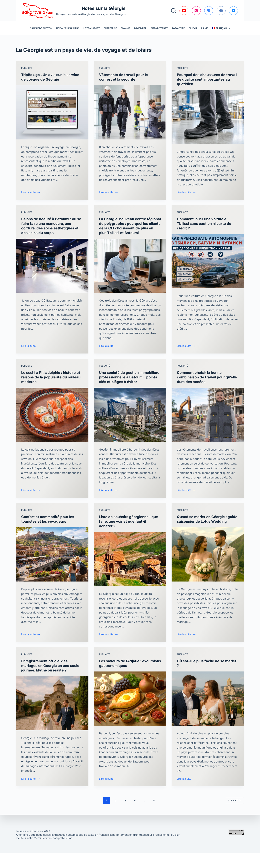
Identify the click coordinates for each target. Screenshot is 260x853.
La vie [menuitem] (204, 28)
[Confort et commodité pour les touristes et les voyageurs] (52, 554)
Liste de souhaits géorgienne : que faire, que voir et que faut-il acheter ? (128, 521)
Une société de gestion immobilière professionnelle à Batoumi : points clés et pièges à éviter (129, 377)
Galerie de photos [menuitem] (41, 28)
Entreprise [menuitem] (110, 28)
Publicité (26, 68)
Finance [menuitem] (125, 28)
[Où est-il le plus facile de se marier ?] (208, 698)
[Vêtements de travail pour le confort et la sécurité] (130, 112)
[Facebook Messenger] (233, 10)
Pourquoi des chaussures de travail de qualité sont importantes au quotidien (207, 79)
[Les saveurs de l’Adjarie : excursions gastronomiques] (130, 698)
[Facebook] (221, 10)
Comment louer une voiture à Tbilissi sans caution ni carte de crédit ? (204, 223)
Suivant (233, 800)
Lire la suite (28, 193)
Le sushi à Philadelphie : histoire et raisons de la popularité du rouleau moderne (50, 377)
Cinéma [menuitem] (193, 28)
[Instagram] (196, 10)
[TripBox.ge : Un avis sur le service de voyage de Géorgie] (52, 112)
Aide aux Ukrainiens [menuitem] (67, 28)
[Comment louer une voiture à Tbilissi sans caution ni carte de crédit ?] (208, 261)
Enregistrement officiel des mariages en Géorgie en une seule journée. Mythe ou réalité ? (50, 665)
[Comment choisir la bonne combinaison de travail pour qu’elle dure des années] (208, 415)
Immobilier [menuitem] (140, 28)
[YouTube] (184, 10)
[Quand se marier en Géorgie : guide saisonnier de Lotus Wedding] (208, 554)
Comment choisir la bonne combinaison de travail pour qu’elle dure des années (207, 377)
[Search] (173, 10)
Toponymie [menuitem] (178, 28)
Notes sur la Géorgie (104, 8)
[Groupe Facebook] (208, 10)
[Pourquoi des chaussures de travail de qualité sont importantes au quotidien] (208, 117)
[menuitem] (221, 28)
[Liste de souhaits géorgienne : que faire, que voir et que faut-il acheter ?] (130, 559)
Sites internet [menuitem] (159, 28)
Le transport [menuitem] (91, 28)
